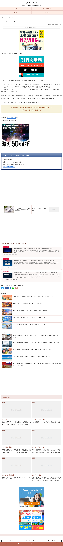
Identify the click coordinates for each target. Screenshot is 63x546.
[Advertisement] (31, 182)
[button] (16, 288)
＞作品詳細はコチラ (9, 166)
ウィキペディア (11, 118)
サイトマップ (51, 540)
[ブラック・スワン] (9, 288)
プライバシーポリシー (31, 540)
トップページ (11, 540)
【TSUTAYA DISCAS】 (33, 110)
